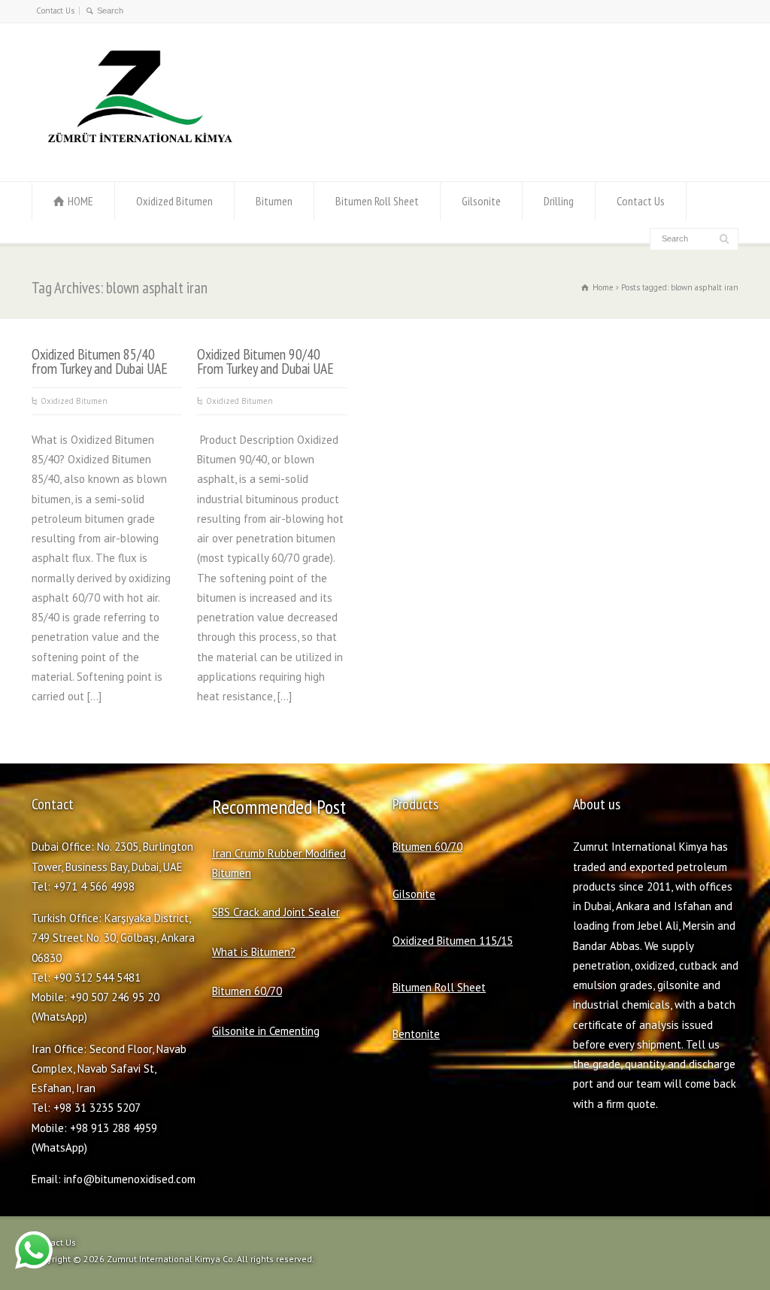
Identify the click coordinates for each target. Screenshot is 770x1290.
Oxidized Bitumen (174, 200)
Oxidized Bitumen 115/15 (453, 940)
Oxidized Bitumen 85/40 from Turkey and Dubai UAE (100, 361)
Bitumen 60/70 (247, 991)
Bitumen (274, 200)
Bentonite (416, 1034)
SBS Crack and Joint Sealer (276, 912)
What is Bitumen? (254, 952)
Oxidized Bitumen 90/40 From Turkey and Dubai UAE (265, 361)
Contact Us (55, 10)
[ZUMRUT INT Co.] (137, 152)
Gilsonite (481, 200)
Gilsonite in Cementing (266, 1031)
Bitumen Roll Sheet (377, 200)
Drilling (559, 200)
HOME (80, 200)
